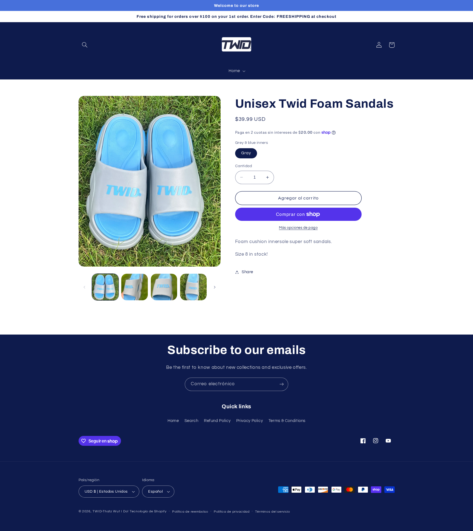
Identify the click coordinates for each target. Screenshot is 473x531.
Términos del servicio (272, 511)
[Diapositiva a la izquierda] (85, 287)
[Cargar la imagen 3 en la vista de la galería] (164, 287)
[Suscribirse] (281, 384)
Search (191, 421)
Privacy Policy (249, 421)
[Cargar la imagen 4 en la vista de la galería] (193, 287)
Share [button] (247, 272)
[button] (85, 45)
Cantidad (243, 166)
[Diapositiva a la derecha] (215, 287)
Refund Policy (217, 421)
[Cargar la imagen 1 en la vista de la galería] (105, 287)
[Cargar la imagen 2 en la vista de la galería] (134, 287)
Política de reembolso (190, 511)
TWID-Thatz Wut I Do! (111, 511)
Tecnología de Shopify (148, 511)
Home (173, 421)
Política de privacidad (232, 511)
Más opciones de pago (298, 228)
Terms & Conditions (287, 421)
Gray (246, 153)
